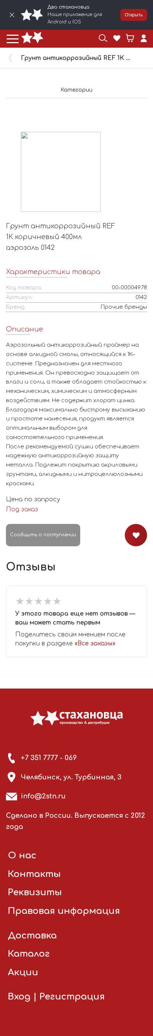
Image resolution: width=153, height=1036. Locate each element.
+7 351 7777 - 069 (49, 758)
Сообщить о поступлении (43, 534)
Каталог (29, 954)
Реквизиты (35, 892)
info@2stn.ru (43, 796)
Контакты (34, 874)
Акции (23, 972)
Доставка (32, 936)
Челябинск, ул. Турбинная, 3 (71, 777)
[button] (13, 39)
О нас (22, 856)
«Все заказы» (95, 643)
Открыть (134, 15)
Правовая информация (64, 911)
